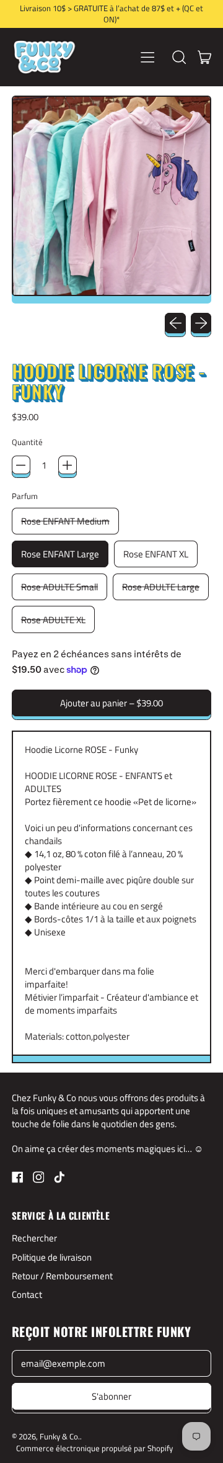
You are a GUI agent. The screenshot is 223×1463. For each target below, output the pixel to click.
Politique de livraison (52, 1257)
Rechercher (34, 1238)
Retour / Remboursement (62, 1276)
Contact (27, 1294)
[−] (21, 465)
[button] (178, 57)
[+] (67, 465)
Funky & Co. (60, 1436)
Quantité (27, 442)
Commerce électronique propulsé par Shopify (94, 1448)
